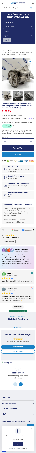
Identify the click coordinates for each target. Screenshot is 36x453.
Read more (28, 134)
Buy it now (18, 154)
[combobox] (18, 8)
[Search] (31, 8)
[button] (3, 3)
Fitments (28, 205)
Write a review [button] (9, 241)
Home (3, 50)
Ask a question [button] (18, 351)
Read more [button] (5, 266)
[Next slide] (21, 384)
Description (7, 205)
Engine (10, 50)
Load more (18, 307)
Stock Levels (18, 205)
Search (6, 40)
